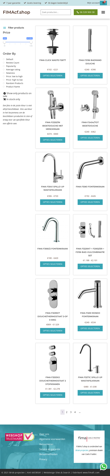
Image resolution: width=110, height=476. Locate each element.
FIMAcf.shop (16, 12)
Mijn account (93, 2)
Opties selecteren (52, 75)
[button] (103, 12)
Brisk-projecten (82, 450)
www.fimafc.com (91, 472)
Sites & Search (63, 472)
